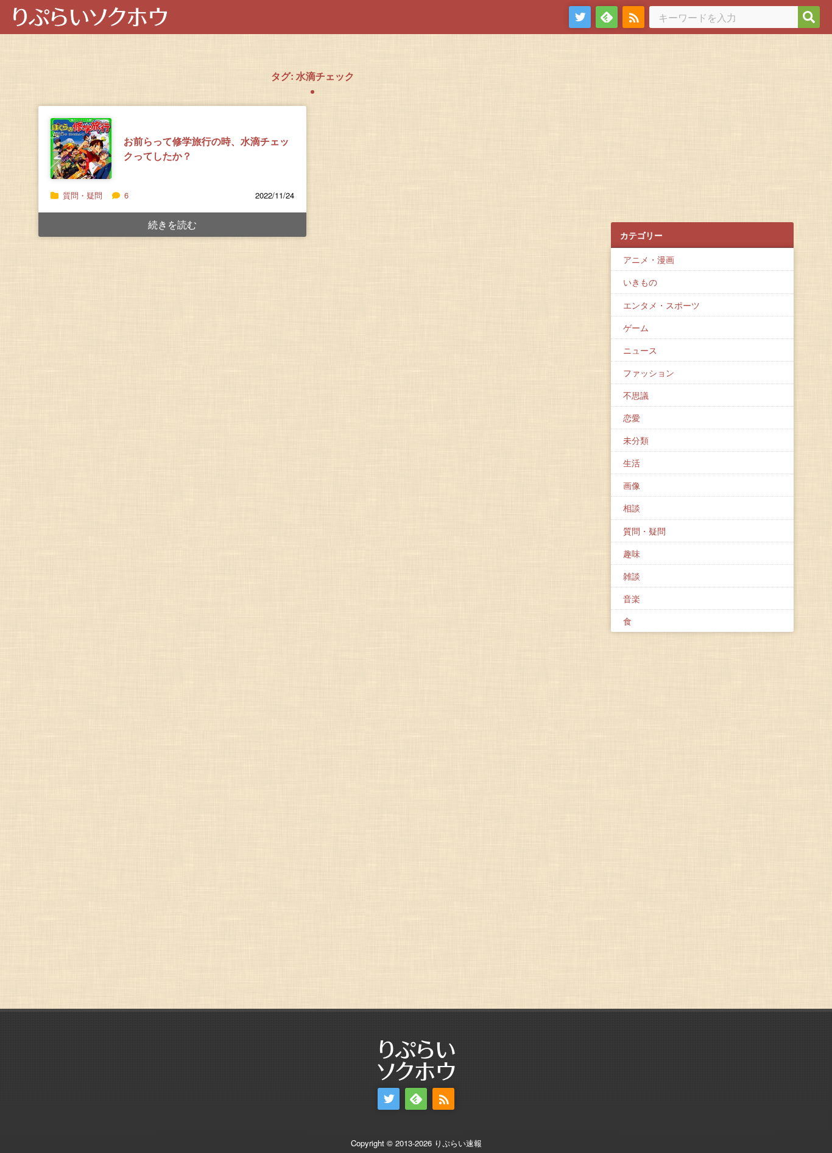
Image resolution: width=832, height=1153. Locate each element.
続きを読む (172, 224)
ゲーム (636, 327)
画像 (631, 485)
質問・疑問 (82, 195)
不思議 (636, 395)
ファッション (648, 372)
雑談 (631, 576)
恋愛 (631, 418)
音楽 (631, 598)
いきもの (640, 282)
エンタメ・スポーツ (661, 305)
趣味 (631, 553)
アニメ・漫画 (648, 259)
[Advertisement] (702, 134)
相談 (631, 508)
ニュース (640, 350)
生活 (631, 463)
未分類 (636, 440)
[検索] (809, 17)
